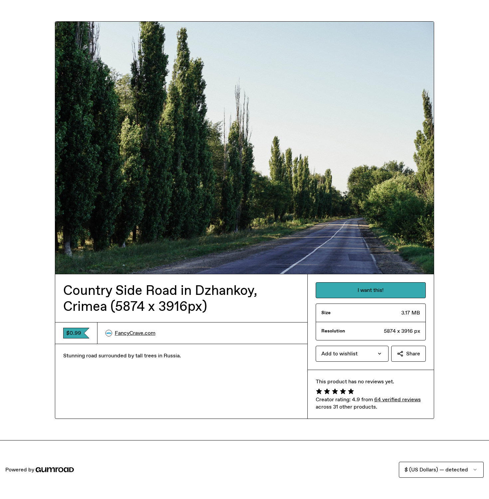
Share (413, 353)
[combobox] (352, 354)
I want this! (371, 290)
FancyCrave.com (135, 333)
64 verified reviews (397, 399)
